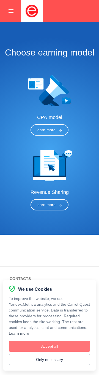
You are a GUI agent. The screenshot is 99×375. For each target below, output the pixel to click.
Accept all (49, 346)
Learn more (19, 333)
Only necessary (49, 359)
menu (11, 11)
